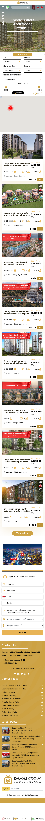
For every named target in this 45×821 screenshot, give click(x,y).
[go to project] (40, 179)
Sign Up (6, 788)
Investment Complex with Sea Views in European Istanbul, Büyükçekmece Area (15, 263)
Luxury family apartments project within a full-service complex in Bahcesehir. (17, 214)
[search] (28, 7)
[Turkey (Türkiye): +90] (4, 597)
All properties (9, 66)
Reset (39, 94)
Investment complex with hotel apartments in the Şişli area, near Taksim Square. (17, 510)
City (4, 57)
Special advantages (12, 75)
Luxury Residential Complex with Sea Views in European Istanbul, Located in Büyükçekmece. (16, 313)
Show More (23, 533)
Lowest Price (22, 83)
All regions (28, 57)
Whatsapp (39, 819)
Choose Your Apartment (24, 819)
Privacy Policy (16, 668)
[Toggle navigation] (2, 7)
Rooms (27, 66)
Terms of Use (28, 668)
